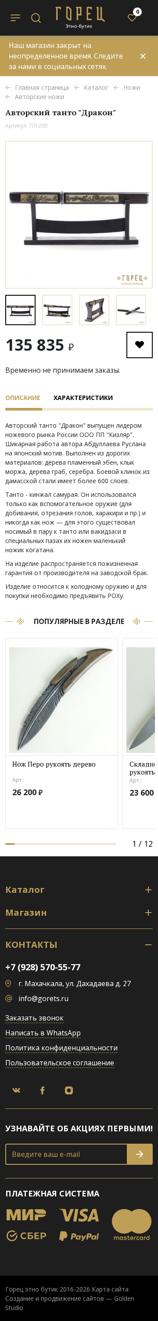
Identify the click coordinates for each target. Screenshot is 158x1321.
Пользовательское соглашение (59, 1063)
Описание (22, 397)
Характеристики (83, 397)
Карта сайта (110, 1289)
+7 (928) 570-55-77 (42, 967)
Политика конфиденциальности (61, 1048)
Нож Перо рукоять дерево (54, 764)
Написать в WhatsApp (43, 1033)
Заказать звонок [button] (34, 1018)
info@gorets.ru (43, 998)
